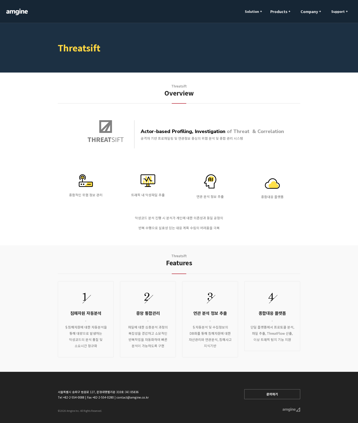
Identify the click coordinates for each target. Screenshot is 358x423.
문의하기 (272, 394)
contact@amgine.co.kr (132, 397)
